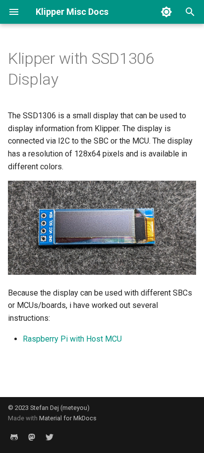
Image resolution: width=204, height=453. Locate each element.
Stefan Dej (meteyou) (60, 407)
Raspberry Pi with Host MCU (72, 339)
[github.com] (14, 437)
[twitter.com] (49, 437)
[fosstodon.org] (32, 437)
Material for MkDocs (68, 418)
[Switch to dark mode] (166, 12)
